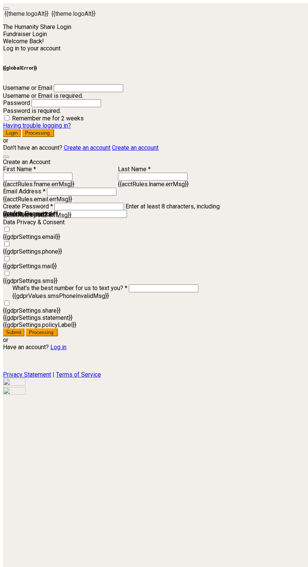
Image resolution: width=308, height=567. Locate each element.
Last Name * (134, 169)
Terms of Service (78, 374)
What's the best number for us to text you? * (69, 288)
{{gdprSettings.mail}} (30, 266)
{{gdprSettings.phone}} (32, 251)
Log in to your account (31, 48)
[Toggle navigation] (6, 9)
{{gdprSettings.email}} (31, 236)
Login (12, 133)
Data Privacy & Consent (34, 222)
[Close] (6, 157)
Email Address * (24, 191)
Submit (13, 332)
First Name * (19, 169)
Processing (38, 133)
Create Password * (28, 206)
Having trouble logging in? (37, 125)
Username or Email (27, 87)
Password (16, 102)
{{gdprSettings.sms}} (30, 280)
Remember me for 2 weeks (48, 118)
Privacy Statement (27, 374)
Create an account (87, 147)
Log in (58, 347)
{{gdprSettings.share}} (31, 310)
